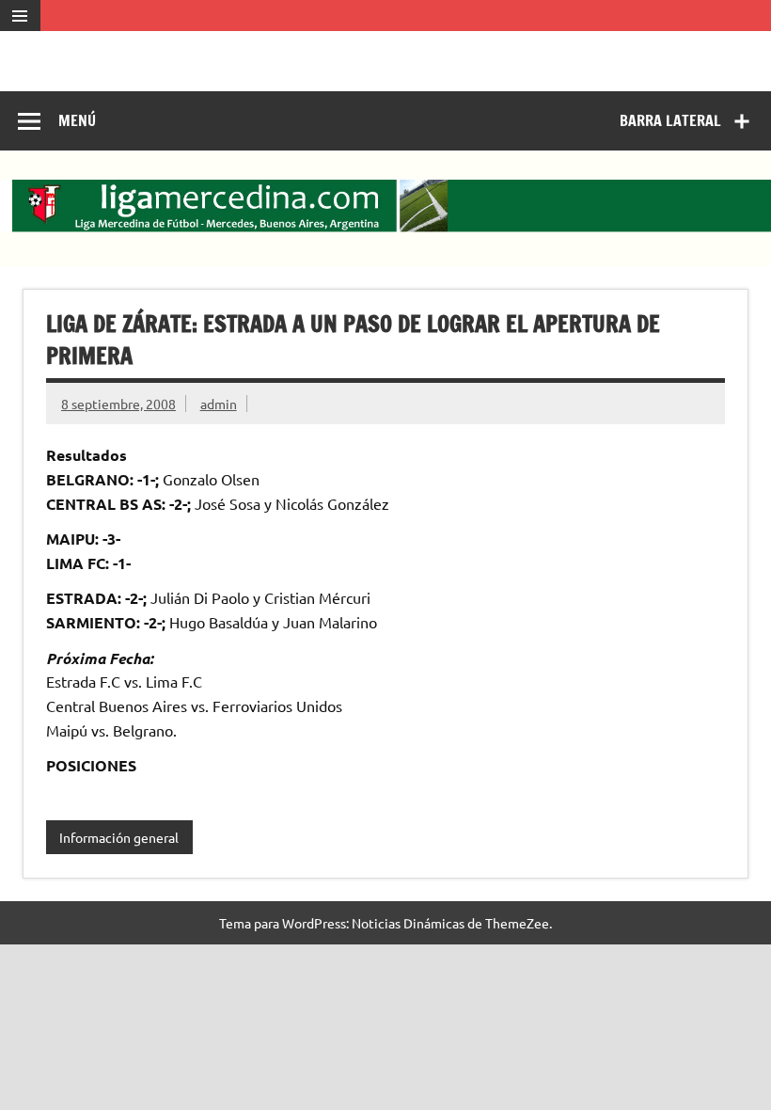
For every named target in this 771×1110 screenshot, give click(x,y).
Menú (77, 120)
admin (218, 403)
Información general (119, 837)
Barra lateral (670, 120)
